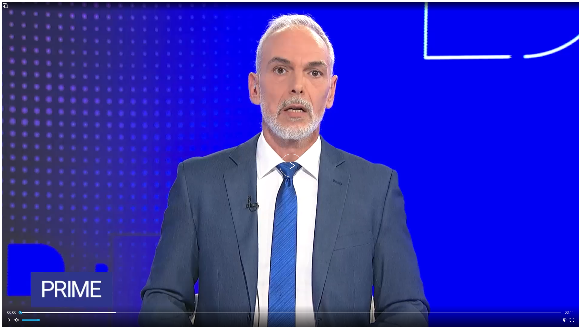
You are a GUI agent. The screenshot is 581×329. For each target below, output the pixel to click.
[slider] (290, 312)
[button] (5, 5)
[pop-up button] (564, 320)
